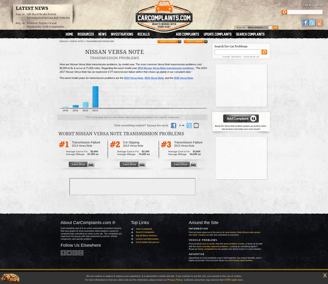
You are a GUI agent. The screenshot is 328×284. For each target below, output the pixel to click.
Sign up (318, 4)
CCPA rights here (233, 280)
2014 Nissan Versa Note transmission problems (166, 68)
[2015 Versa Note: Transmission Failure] (184, 164)
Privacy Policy (175, 280)
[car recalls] (144, 34)
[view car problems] (71, 34)
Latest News (32, 8)
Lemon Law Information (147, 239)
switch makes (194, 41)
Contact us (203, 235)
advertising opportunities (240, 260)
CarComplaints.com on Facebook (63, 253)
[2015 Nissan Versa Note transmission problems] (85, 96)
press (219, 232)
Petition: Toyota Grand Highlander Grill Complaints (45, 25)
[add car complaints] (189, 34)
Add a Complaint (144, 229)
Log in (307, 4)
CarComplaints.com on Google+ (75, 253)
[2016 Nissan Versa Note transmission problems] (75, 96)
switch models (168, 41)
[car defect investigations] (123, 34)
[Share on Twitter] (189, 125)
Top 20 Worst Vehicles (146, 235)
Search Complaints (145, 232)
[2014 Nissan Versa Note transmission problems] (95, 96)
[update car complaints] (219, 34)
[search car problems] (252, 34)
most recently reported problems (212, 246)
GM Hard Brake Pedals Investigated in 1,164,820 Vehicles (48, 16)
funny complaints (206, 249)
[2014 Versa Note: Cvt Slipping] (133, 164)
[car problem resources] (87, 34)
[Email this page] (196, 125)
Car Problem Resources (147, 242)
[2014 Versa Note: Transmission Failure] (82, 164)
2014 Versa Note (133, 78)
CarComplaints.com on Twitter (69, 253)
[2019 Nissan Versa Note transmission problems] (65, 96)
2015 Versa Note (154, 78)
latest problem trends (234, 244)
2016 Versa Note (183, 78)
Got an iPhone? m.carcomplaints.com (81, 253)
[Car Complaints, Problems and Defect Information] (164, 15)
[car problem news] (104, 34)
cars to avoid (208, 244)
